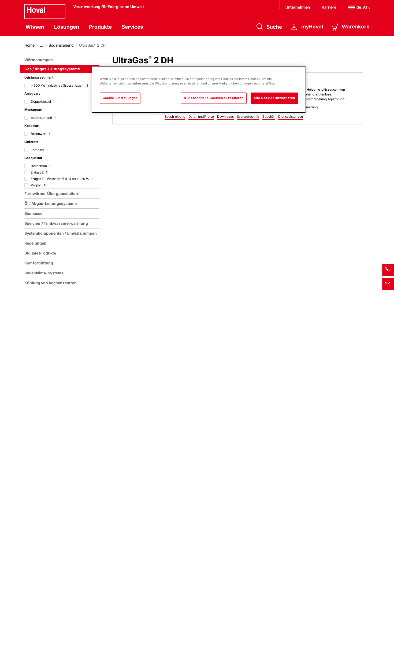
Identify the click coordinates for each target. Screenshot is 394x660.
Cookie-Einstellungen (120, 98)
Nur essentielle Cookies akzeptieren (214, 98)
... (41, 45)
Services (132, 27)
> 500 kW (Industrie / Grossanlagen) (59, 85)
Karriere (329, 7)
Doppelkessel (42, 101)
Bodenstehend (61, 45)
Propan (38, 185)
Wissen (34, 27)
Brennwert (40, 134)
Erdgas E (39, 172)
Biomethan (40, 166)
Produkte (100, 27)
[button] (175, 117)
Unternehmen (297, 7)
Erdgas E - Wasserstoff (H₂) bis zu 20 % (61, 179)
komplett (39, 150)
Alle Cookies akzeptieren (274, 98)
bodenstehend (43, 118)
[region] (63, 355)
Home (29, 45)
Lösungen (66, 27)
